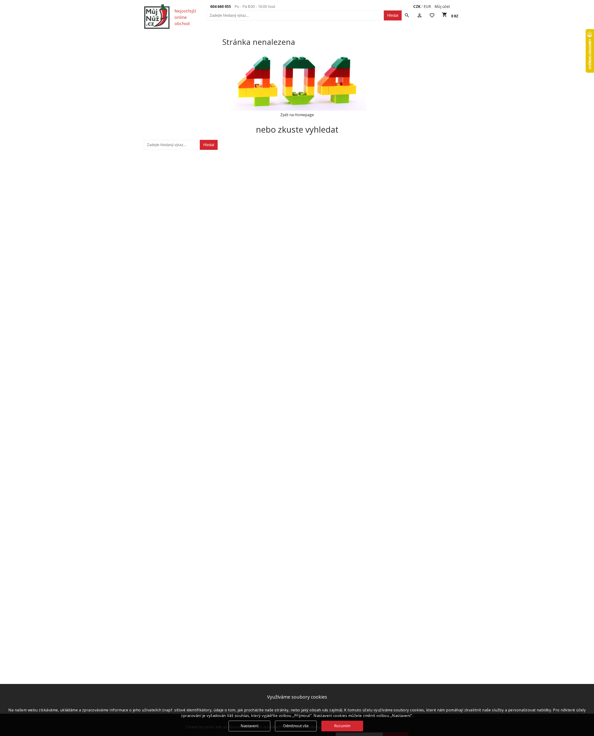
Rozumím (342, 725)
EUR (427, 6)
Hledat (392, 15)
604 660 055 (220, 6)
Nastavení (249, 725)
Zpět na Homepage (297, 114)
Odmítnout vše (296, 725)
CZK (416, 6)
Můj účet (442, 6)
